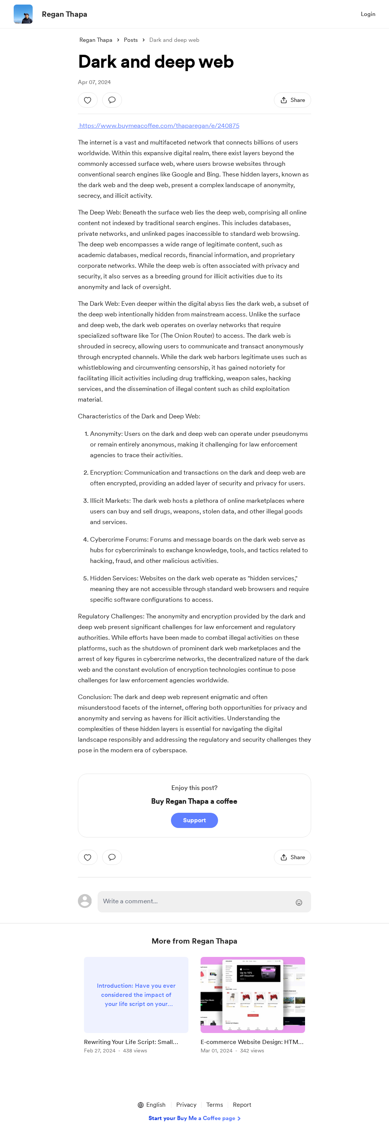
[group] (136, 1006)
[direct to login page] (204, 901)
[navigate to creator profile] (23, 14)
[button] (151, 1104)
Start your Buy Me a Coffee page (192, 1118)
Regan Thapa (64, 14)
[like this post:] (88, 100)
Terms (214, 1104)
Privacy (186, 1104)
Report (242, 1104)
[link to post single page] (136, 1006)
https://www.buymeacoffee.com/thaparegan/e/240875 (158, 125)
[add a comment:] (112, 100)
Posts (131, 40)
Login (368, 14)
